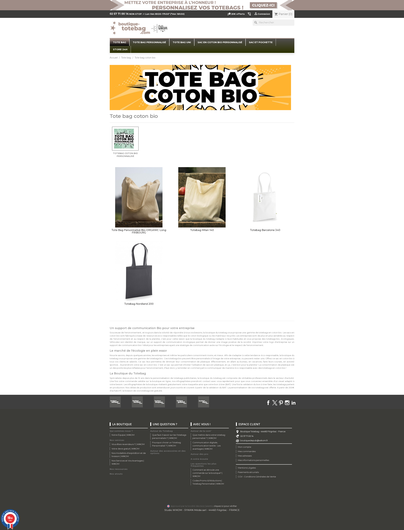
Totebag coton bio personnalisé (125, 154)
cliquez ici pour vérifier (225, 506)
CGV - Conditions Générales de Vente (257, 476)
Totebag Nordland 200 (139, 303)
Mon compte (244, 447)
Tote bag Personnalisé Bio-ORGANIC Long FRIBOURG (138, 231)
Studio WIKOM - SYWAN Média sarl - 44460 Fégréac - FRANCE (202, 510)
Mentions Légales (247, 467)
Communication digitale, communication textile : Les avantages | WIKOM (207, 445)
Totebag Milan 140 (202, 230)
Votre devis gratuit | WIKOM (125, 448)
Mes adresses (245, 455)
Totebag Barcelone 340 (265, 230)
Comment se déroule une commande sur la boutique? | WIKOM (207, 473)
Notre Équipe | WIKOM (123, 435)
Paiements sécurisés (248, 472)
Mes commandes (247, 451)
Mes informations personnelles (253, 460)
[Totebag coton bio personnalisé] (125, 139)
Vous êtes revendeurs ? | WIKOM (128, 444)
